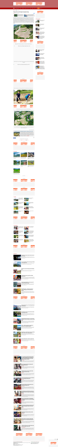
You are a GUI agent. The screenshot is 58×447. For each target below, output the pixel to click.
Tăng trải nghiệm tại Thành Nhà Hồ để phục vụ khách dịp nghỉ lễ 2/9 (31, 207)
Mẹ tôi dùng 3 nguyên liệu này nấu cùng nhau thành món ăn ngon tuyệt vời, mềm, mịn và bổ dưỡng (31, 240)
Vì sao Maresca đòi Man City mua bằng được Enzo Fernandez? (42, 54)
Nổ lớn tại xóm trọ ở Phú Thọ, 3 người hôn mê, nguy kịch (42, 28)
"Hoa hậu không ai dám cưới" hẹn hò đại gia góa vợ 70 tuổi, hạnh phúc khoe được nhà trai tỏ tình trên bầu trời (31, 232)
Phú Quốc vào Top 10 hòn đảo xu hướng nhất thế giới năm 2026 (21, 203)
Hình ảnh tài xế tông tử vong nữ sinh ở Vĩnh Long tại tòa (42, 50)
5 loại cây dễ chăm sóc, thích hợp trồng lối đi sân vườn (21, 236)
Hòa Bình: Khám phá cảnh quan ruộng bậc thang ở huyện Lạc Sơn (31, 166)
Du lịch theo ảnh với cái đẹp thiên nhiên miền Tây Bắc (23, 157)
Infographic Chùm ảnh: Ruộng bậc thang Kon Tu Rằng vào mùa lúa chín (23, 131)
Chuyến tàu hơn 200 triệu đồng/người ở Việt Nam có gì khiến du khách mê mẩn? (20, 15)
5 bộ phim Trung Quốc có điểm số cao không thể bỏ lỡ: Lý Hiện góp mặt (31, 236)
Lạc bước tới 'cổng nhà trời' (16, 165)
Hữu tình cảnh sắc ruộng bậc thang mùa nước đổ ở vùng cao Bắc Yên (31, 158)
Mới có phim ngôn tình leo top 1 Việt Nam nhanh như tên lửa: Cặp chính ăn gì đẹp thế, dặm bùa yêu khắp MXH (42, 37)
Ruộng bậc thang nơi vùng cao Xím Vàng (24, 165)
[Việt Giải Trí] (13, 8)
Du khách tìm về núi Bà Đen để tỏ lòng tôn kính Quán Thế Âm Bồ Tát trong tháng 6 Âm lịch (31, 15)
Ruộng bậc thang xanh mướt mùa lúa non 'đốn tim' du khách (17, 173)
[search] (42, 8)
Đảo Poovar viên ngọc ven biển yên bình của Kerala (31, 203)
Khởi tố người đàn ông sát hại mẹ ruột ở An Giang (42, 25)
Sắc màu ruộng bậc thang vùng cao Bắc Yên (17, 157)
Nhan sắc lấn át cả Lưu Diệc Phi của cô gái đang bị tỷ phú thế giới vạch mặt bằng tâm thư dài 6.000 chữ (42, 33)
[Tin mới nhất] (15, 8)
